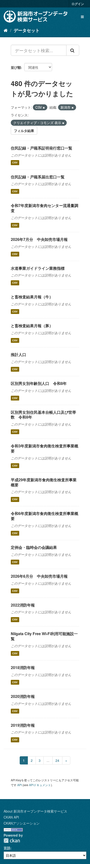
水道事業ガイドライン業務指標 (38, 268)
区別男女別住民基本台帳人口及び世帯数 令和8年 (43, 414)
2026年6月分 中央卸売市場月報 (39, 576)
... (48, 760)
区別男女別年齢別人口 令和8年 (39, 383)
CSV (15, 162)
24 (57, 760)
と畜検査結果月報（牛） (32, 297)
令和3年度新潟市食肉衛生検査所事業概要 (44, 448)
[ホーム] (6, 30)
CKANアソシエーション (22, 823)
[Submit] (72, 50)
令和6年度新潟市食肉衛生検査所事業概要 (44, 516)
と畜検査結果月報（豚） (32, 325)
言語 (7, 847)
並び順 (16, 67)
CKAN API (11, 817)
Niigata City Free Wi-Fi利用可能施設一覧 (44, 636)
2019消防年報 (23, 725)
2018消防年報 (23, 667)
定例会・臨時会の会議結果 (34, 547)
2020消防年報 (23, 696)
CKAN (12, 840)
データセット (27, 30)
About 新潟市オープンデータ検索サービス (35, 811)
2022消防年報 (23, 605)
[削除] (44, 107)
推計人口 (18, 354)
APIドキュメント (40, 785)
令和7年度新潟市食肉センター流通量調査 (44, 208)
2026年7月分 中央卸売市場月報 (39, 239)
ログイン (78, 3)
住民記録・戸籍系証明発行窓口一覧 (41, 148)
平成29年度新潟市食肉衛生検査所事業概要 (44, 482)
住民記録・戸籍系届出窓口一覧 (38, 177)
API (19, 785)
